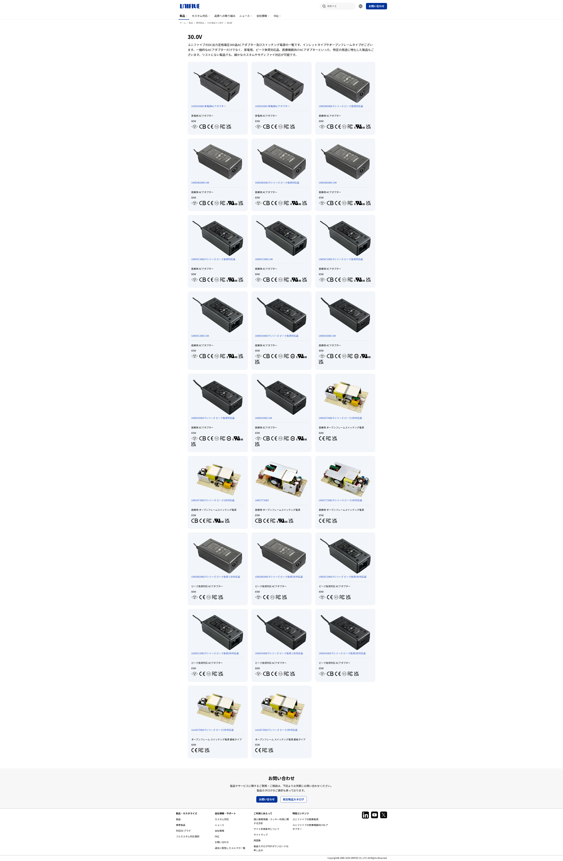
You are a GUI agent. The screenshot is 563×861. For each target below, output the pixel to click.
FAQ (276, 16)
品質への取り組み (224, 16)
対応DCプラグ (183, 830)
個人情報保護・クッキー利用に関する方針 (271, 821)
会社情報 (261, 16)
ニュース (244, 16)
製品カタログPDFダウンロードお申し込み (271, 848)
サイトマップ (261, 834)
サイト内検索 (323, 6)
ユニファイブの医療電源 (305, 819)
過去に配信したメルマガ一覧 (230, 848)
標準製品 (180, 825)
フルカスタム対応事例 (187, 836)
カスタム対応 (200, 16)
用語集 (257, 840)
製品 (182, 16)
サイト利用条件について (266, 829)
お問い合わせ (376, 6)
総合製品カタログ (293, 799)
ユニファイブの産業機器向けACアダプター (310, 827)
